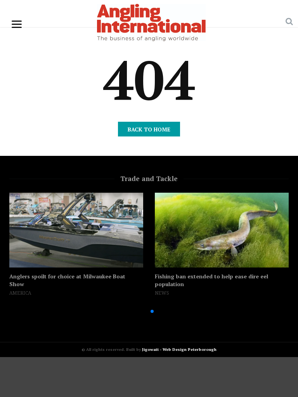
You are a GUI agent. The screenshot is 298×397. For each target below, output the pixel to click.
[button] (139, 311)
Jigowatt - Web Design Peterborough (179, 349)
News (162, 293)
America (20, 293)
